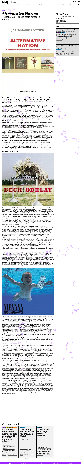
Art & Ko (14, 427)
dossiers (61, 4)
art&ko (39, 4)
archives (72, 4)
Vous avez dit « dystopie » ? (43, 455)
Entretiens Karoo (12, 455)
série (39, 447)
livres (28, 4)
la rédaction (24, 463)
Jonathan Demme (61, 38)
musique (22, 452)
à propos (9, 463)
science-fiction (42, 449)
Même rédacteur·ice (11, 424)
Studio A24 (59, 40)
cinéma (7, 4)
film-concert (59, 36)
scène (18, 4)
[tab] (25, 458)
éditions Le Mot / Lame (9, 450)
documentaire (24, 450)
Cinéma (23, 427)
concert (58, 34)
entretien (5, 452)
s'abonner (56, 463)
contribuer (40, 463)
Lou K (14, 446)
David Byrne (70, 38)
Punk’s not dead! (7, 446)
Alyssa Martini (63, 14)
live (75, 34)
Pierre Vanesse (70, 41)
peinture (49, 449)
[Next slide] (55, 442)
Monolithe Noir (7, 448)
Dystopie (43, 447)
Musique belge (7, 444)
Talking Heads (68, 36)
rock (30, 450)
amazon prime (41, 451)
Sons (4, 10)
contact (71, 463)
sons (49, 4)
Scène (9, 427)
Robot (47, 451)
